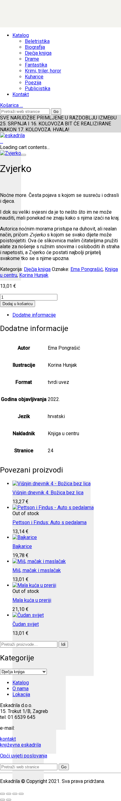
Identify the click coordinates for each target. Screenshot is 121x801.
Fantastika (36, 65)
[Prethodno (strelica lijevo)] (2, 800)
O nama (20, 689)
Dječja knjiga (38, 53)
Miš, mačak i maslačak (36, 570)
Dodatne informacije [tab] (34, 315)
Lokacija (21, 694)
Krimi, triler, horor (43, 71)
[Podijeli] (14, 794)
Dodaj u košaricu (17, 303)
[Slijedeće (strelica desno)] (8, 800)
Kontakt (20, 94)
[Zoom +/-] (2, 794)
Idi (63, 644)
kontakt (8, 739)
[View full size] (23, 155)
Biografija (35, 47)
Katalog (20, 35)
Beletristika (37, 41)
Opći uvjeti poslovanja (23, 756)
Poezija (33, 83)
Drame (32, 59)
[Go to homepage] (12, 135)
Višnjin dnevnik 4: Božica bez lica (47, 493)
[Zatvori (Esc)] (21, 794)
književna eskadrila (20, 745)
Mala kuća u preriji (31, 600)
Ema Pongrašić (86, 269)
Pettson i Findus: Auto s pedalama (49, 522)
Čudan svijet (25, 624)
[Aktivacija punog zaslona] (8, 794)
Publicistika (37, 88)
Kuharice (34, 77)
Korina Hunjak (33, 275)
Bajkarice (22, 546)
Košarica (11, 105)
